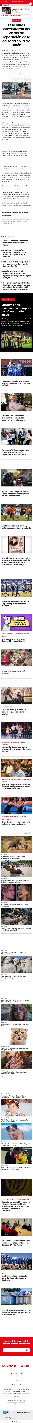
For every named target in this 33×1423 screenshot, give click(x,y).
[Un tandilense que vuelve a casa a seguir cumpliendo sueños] (16, 695)
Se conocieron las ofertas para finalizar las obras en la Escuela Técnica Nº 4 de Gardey (16, 1243)
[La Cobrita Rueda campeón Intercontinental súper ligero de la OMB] (16, 730)
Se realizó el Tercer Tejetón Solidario (14, 672)
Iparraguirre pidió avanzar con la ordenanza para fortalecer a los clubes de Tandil (16, 786)
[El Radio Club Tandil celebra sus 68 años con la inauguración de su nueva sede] (16, 1296)
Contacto (22, 1384)
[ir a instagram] (22, 1374)
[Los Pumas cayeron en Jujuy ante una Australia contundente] (16, 512)
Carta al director (21, 1381)
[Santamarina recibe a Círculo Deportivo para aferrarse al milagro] (16, 588)
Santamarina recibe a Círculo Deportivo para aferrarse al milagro (15, 603)
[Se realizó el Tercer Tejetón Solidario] (16, 657)
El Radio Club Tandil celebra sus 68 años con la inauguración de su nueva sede (16, 1312)
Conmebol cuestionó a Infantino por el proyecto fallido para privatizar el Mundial (14, 253)
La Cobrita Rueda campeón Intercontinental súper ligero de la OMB (16, 749)
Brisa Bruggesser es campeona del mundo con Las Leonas (16, 823)
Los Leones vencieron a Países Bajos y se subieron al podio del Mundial (16, 383)
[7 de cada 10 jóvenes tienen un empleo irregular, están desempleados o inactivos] (16, 436)
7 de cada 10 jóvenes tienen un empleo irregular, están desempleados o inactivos (15, 452)
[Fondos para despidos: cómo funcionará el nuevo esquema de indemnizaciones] (16, 477)
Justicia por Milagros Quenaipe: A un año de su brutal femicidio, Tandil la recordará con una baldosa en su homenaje (16, 561)
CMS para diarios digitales (16, 1418)
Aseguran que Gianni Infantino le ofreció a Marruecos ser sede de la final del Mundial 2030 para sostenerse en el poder (17, 286)
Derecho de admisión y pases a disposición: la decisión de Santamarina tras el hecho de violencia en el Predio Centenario (16, 1206)
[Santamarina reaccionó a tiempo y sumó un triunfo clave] (16, 339)
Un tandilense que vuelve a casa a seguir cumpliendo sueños (14, 712)
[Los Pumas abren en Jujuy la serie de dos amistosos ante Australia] (16, 1261)
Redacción (10, 1381)
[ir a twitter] (16, 1374)
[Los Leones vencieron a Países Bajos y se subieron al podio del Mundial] (16, 367)
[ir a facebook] (11, 1374)
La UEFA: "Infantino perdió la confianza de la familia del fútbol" (15, 242)
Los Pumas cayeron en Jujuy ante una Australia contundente (16, 527)
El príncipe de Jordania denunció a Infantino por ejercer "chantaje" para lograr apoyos (17, 274)
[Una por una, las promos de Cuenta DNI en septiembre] (16, 622)
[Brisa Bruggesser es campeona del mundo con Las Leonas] (16, 805)
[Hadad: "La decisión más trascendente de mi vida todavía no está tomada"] (16, 402)
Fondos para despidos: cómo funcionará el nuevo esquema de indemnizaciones (15, 493)
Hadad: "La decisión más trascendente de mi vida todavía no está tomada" (13, 418)
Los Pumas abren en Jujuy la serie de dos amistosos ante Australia (15, 1278)
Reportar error (12, 1384)
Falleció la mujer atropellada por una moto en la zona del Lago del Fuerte (16, 264)
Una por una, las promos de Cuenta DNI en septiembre (14, 640)
